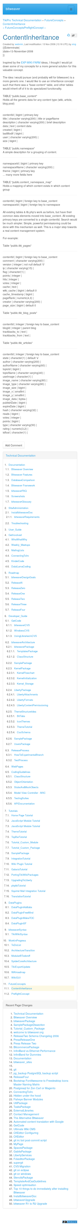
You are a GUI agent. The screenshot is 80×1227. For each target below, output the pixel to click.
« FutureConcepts (13, 27)
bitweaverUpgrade (24, 1200)
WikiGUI (16, 977)
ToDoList (16, 945)
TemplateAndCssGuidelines (30, 1181)
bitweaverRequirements (27, 517)
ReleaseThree (18, 604)
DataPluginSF (18, 923)
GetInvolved (15, 535)
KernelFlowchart (25, 673)
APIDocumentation (24, 803)
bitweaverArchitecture (23, 642)
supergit (18, 1162)
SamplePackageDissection (29, 1025)
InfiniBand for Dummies (27, 1054)
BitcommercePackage (26, 1047)
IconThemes (23, 721)
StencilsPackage (23, 1177)
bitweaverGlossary (21, 501)
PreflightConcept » (35, 27)
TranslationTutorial (21, 896)
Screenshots (18, 496)
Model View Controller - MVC (30, 792)
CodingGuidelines (20, 772)
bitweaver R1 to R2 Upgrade (30, 1203)
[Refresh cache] (68, 35)
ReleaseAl (17, 582)
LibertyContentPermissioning (32, 705)
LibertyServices (23, 1155)
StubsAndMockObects (26, 787)
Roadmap (14, 572)
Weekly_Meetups (20, 545)
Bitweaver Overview (22, 469)
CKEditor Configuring (26, 1133)
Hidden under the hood (27, 1095)
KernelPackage (22, 668)
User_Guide (15, 529)
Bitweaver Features (21, 474)
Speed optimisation (25, 1185)
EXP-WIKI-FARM (31, 62)
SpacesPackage (23, 1148)
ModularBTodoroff (20, 955)
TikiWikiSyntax (19, 934)
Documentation (17, 464)
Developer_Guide (18, 616)
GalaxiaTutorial (19, 869)
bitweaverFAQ (19, 491)
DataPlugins (15, 902)
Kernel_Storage (25, 683)
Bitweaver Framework (23, 485)
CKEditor (19, 1136)
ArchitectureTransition (23, 950)
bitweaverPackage (24, 646)
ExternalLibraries (23, 1110)
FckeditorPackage (24, 1159)
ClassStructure (25, 656)
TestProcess (21, 760)
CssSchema (23, 732)
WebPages (17, 766)
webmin (19, 44)
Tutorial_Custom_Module (24, 842)
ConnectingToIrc (20, 555)
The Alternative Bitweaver (29, 1118)
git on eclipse (21, 1170)
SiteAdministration (18, 508)
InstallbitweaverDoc (22, 512)
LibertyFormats (25, 700)
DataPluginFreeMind (22, 912)
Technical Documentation (21, 455)
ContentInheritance (14, 24)
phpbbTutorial (18, 885)
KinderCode (17, 561)
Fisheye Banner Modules (28, 1099)
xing (74, 44)
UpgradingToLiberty (21, 880)
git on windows (22, 1174)
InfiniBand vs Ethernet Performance (34, 1051)
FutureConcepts (53, 20)
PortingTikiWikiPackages (25, 874)
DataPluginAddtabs (21, 907)
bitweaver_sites (23, 1062)
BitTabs (21, 716)
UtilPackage (21, 1103)
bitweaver (13, 8)
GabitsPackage (22, 1151)
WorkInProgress (17, 940)
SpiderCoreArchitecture (23, 961)
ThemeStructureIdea (25, 711)
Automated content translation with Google (39, 1121)
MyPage (18, 1144)
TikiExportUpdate (20, 966)
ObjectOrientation (23, 781)
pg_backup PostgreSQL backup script (36, 1073)
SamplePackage (23, 663)
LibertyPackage (22, 690)
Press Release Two (25, 1043)
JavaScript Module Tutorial (25, 820)
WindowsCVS (21, 630)
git (15, 1069)
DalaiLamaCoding (21, 566)
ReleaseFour (18, 609)
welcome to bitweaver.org (29, 1032)
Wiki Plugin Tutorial (21, 864)
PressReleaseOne (24, 1039)
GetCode (16, 620)
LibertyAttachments (27, 694)
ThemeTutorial (24, 727)
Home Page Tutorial (22, 815)
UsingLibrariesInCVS (25, 636)
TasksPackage (22, 1107)
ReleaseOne (18, 593)
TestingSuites (21, 798)
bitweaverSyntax (18, 929)
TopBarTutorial (19, 837)
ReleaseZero (18, 588)
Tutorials (13, 811)
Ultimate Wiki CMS (24, 1129)
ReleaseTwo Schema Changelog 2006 (36, 1036)
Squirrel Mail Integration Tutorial (28, 891)
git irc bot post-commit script (30, 1140)
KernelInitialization (27, 678)
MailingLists (17, 550)
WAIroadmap (18, 972)
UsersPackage (22, 744)
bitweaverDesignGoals (23, 577)
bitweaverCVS (22, 625)
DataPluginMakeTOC (22, 918)
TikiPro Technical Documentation (22, 20)
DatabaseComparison (23, 480)
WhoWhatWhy (19, 539)
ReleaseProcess (20, 750)
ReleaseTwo (18, 599)
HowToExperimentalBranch (29, 754)
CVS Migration (22, 1166)
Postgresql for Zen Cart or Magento (34, 1088)
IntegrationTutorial (20, 858)
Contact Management (26, 1114)
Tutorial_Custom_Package (25, 847)
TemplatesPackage (27, 651)
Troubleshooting (19, 523)
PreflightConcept (20, 993)
